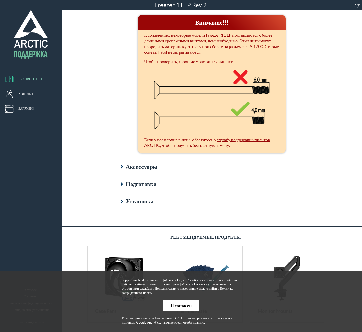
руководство (30, 79)
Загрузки (26, 108)
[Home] (31, 34)
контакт (25, 94)
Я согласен (181, 305)
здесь (178, 322)
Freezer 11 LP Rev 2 (181, 4)
